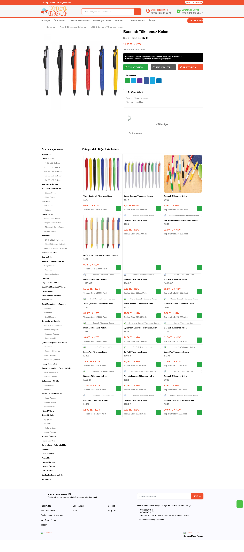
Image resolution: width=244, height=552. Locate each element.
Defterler (45, 278)
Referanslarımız (138, 20)
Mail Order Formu (48, 520)
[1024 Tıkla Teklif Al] (158, 388)
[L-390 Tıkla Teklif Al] (118, 364)
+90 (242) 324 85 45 (161, 13)
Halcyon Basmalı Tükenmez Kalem (179, 400)
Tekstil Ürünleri (48, 415)
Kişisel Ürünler (48, 411)
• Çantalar (47, 347)
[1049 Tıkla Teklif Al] (199, 412)
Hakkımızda (46, 506)
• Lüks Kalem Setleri (51, 219)
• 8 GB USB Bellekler (51, 167)
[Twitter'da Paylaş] (152, 80)
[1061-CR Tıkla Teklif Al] (199, 291)
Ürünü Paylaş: (131, 75)
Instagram (111, 511)
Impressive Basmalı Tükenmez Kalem (180, 220)
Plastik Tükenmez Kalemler (73, 27)
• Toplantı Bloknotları (51, 351)
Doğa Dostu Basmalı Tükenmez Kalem (100, 255)
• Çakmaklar (48, 385)
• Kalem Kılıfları (49, 231)
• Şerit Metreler (49, 317)
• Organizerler (48, 265)
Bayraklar (46, 449)
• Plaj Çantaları (49, 355)
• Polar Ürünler (49, 428)
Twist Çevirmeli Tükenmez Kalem (98, 196)
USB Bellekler (48, 159)
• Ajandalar (47, 270)
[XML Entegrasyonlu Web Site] (81, 533)
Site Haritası (78, 506)
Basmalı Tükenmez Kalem (175, 196)
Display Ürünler (48, 466)
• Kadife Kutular (49, 402)
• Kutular (46, 210)
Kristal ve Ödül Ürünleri (52, 394)
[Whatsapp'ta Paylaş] (127, 80)
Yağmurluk (46, 479)
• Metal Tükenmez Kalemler (54, 244)
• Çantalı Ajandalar (50, 274)
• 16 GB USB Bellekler (52, 171)
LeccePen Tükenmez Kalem (95, 352)
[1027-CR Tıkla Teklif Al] (118, 291)
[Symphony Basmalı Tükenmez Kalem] (143, 323)
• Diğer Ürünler (49, 432)
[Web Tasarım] (193, 533)
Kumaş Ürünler (48, 462)
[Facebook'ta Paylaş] (146, 80)
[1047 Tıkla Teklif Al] (199, 315)
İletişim (152, 20)
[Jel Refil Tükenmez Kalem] (143, 347)
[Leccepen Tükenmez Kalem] (102, 395)
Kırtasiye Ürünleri (49, 253)
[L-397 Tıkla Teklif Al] (118, 412)
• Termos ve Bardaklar (52, 325)
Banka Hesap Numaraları (52, 515)
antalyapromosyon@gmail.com (56, 2)
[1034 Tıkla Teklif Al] (118, 340)
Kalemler (51, 27)
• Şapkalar (47, 419)
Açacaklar (46, 458)
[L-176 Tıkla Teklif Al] (199, 364)
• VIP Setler (47, 206)
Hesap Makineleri (49, 364)
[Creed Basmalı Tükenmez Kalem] (143, 174)
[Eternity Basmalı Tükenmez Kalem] (143, 371)
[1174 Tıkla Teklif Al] (118, 315)
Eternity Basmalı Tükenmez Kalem (139, 376)
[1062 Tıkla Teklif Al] (199, 267)
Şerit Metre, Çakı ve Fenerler (54, 304)
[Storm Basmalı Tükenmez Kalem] (143, 299)
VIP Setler (46, 201)
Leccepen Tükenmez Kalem (95, 400)
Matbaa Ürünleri (49, 436)
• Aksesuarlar (48, 407)
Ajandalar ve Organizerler (53, 261)
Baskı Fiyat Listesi (102, 20)
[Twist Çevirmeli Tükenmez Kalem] (102, 174)
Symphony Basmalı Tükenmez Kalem (140, 328)
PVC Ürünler (47, 471)
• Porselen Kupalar (50, 334)
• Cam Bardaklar (49, 338)
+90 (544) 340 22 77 (192, 13)
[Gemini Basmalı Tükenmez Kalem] (183, 299)
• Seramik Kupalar (50, 330)
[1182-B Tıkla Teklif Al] (118, 388)
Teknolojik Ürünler (50, 184)
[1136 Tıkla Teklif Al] (158, 340)
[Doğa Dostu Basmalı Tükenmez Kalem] (102, 233)
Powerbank (47, 154)
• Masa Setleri (48, 197)
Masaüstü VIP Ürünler (51, 189)
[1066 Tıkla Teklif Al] (199, 208)
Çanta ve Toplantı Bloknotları (54, 342)
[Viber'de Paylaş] (139, 80)
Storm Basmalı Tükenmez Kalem (138, 304)
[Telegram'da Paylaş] (133, 80)
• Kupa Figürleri (49, 398)
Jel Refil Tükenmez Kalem (135, 352)
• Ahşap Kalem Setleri (51, 223)
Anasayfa (45, 20)
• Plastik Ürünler (49, 377)
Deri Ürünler (47, 257)
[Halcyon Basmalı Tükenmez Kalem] (183, 395)
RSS (75, 511)
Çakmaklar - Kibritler (50, 381)
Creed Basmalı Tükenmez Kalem (138, 196)
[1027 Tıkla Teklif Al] (158, 315)
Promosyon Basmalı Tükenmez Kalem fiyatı (142, 56)
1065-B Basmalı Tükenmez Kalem (107, 27)
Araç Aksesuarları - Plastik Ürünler (56, 368)
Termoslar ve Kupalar (51, 321)
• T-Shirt (46, 424)
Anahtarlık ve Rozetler (51, 296)
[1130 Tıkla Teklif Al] (118, 267)
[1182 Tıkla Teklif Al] (199, 340)
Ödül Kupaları (48, 454)
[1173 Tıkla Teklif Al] (118, 208)
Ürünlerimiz (59, 20)
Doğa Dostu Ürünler (50, 283)
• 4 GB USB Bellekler (51, 163)
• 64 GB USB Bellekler (52, 180)
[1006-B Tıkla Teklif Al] (158, 291)
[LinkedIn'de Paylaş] (159, 80)
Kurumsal (120, 20)
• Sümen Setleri (49, 193)
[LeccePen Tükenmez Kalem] (102, 347)
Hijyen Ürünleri (48, 441)
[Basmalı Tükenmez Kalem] (183, 174)
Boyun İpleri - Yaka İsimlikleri (54, 445)
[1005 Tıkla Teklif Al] (158, 267)
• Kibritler (46, 390)
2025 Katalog (196, 20)
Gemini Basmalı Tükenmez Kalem (179, 304)
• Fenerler (47, 313)
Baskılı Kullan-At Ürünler (52, 475)
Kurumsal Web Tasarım (193, 536)
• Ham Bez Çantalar (51, 360)
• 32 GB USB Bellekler (52, 176)
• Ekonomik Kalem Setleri (53, 227)
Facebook (111, 506)
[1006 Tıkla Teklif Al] (199, 388)
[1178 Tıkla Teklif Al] (158, 208)
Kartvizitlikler (47, 300)
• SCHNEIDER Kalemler (52, 240)
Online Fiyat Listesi (80, 20)
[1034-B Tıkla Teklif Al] (158, 412)
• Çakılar (46, 308)
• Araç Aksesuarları (50, 372)
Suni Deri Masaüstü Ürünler (54, 287)
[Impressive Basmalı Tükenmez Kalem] (183, 215)
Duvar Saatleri (48, 291)
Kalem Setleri (47, 214)
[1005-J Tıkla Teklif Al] (158, 364)
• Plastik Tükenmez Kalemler (54, 248)
